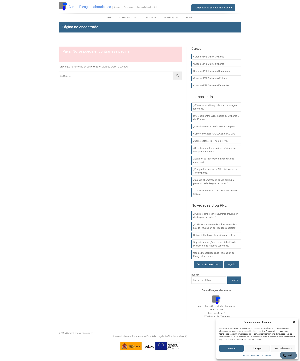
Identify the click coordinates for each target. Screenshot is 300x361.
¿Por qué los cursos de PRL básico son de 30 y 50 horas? (215, 171)
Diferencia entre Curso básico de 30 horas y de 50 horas (216, 118)
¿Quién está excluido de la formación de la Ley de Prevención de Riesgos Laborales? (215, 226)
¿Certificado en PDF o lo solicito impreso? (215, 126)
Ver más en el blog (208, 264)
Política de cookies (251, 355)
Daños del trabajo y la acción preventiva (214, 235)
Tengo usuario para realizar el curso (213, 7)
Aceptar (232, 348)
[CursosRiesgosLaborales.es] (63, 6)
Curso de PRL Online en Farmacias (211, 85)
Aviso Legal (157, 336)
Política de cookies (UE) (176, 336)
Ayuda (231, 264)
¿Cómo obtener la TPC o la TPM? (210, 140)
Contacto (189, 17)
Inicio (109, 17)
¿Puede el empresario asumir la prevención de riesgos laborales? (215, 215)
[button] (293, 322)
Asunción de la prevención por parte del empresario (214, 160)
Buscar (234, 280)
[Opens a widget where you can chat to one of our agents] (288, 355)
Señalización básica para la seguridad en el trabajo (215, 192)
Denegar (257, 348)
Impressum (266, 355)
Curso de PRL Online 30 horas (208, 56)
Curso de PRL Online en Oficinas (210, 78)
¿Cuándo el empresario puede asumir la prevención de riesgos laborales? (214, 182)
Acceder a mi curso (127, 17)
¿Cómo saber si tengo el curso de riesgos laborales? (215, 107)
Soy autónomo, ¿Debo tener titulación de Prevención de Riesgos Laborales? (214, 244)
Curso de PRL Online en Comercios (211, 71)
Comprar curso (149, 17)
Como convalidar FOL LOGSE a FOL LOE (214, 133)
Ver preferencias (283, 348)
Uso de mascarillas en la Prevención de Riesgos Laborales (213, 254)
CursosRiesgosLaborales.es (90, 7)
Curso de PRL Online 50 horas (208, 63)
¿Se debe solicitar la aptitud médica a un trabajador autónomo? (214, 150)
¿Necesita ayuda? (170, 17)
